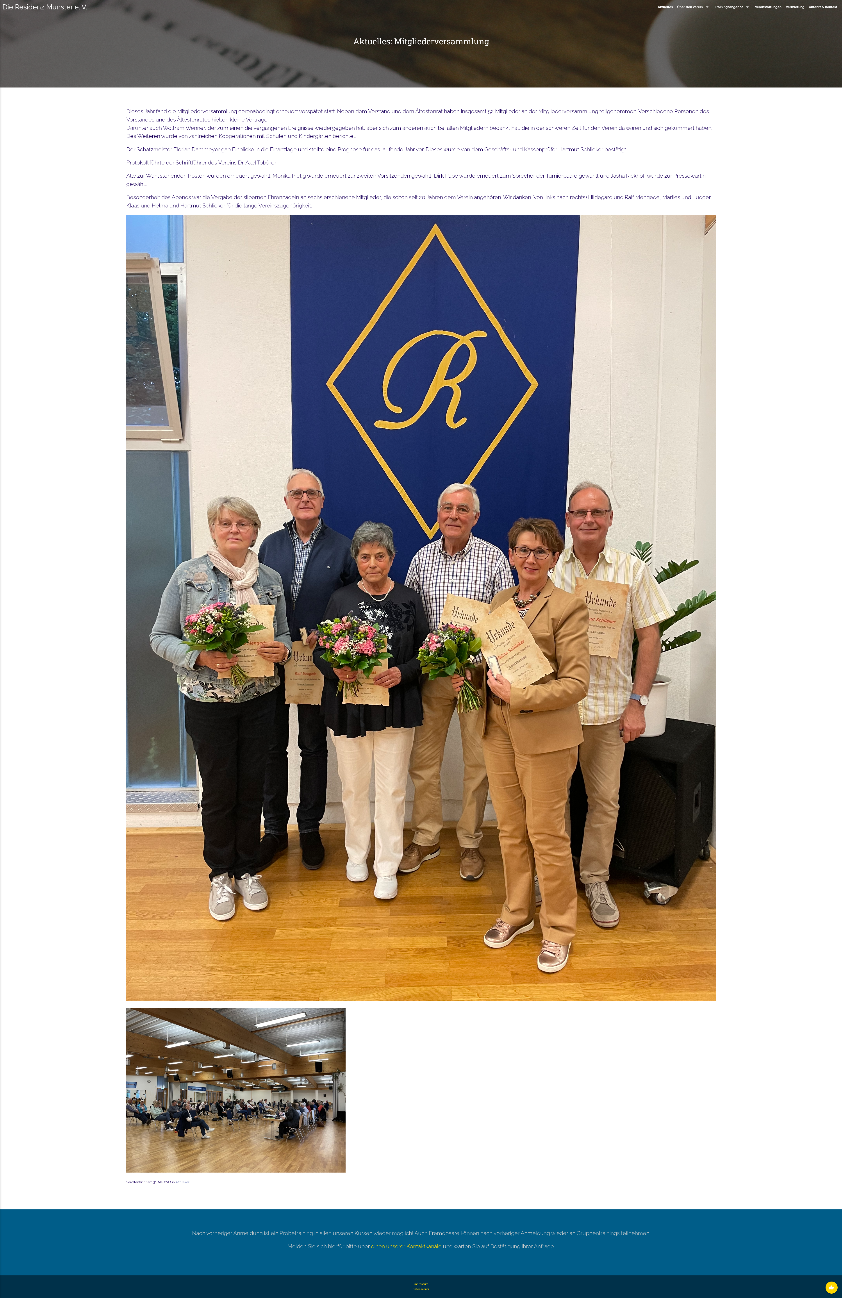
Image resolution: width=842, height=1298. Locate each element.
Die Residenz (44, 7)
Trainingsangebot (733, 7)
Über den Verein (693, 7)
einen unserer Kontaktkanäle (406, 1246)
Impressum (421, 1284)
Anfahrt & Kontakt (823, 7)
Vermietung (795, 7)
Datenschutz (421, 1289)
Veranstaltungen (768, 7)
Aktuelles (665, 7)
